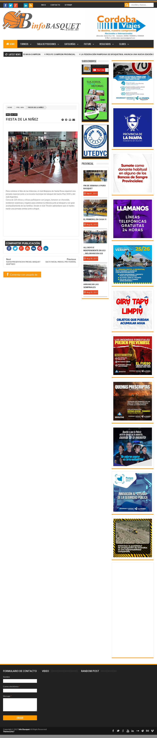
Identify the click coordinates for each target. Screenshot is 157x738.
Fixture (87, 44)
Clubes (122, 44)
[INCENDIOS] (132, 374)
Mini (8, 114)
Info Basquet (24, 729)
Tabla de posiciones (46, 44)
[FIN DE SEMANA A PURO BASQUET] (95, 173)
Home (12, 44)
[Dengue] (132, 329)
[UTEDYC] (95, 156)
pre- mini (20, 107)
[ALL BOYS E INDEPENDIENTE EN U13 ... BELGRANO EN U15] (95, 233)
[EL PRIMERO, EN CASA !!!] (95, 203)
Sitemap (68, 5)
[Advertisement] (41, 81)
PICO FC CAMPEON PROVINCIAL (39, 54)
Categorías (69, 44)
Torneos (24, 44)
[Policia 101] (132, 465)
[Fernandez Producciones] (95, 119)
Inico (43, 5)
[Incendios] (132, 557)
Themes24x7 (8, 732)
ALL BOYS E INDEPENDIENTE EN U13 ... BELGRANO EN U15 (94, 250)
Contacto (55, 5)
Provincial (88, 163)
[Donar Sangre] (132, 192)
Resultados (105, 44)
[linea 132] (132, 237)
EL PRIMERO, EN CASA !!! (94, 219)
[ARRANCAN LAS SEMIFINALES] (95, 268)
